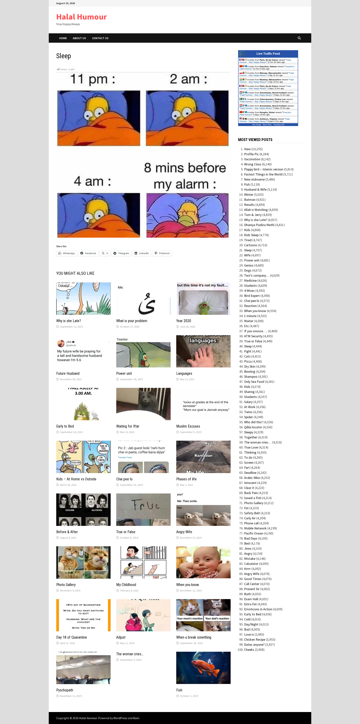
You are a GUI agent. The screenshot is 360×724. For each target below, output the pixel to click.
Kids (247, 230)
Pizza (248, 361)
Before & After (67, 532)
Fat (246, 508)
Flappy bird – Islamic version (263, 169)
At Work (249, 407)
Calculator (251, 563)
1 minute (250, 316)
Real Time (267, 125)
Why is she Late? (68, 321)
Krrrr (247, 569)
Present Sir (252, 589)
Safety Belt (252, 513)
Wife (247, 255)
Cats (247, 356)
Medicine (250, 280)
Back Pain (251, 493)
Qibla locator (253, 427)
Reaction (250, 306)
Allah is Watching (256, 209)
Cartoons (250, 245)
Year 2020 (183, 321)
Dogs (247, 270)
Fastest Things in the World (263, 174)
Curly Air (250, 518)
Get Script (256, 125)
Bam (136, 718)
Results (249, 204)
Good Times (252, 579)
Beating (249, 371)
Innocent (250, 483)
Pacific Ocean (253, 533)
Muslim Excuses (188, 426)
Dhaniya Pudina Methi (259, 225)
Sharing (249, 392)
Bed (247, 543)
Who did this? (253, 422)
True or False (125, 532)
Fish (179, 690)
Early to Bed (65, 426)
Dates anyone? (254, 644)
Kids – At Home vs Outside (76, 479)
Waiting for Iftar (127, 426)
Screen (249, 462)
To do (248, 457)
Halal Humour (81, 16)
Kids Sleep (251, 235)
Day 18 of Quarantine (71, 637)
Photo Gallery (66, 584)
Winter (248, 194)
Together (250, 437)
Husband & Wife (255, 189)
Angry (248, 553)
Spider (248, 417)
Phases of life (186, 479)
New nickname (254, 179)
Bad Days (250, 538)
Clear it (249, 488)
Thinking (250, 452)
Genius (249, 265)
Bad (247, 629)
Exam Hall (251, 599)
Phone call (251, 523)
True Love (251, 447)
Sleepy (248, 432)
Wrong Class (252, 164)
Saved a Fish (252, 498)
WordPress (120, 718)
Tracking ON (278, 125)
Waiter (248, 321)
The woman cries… (129, 654)
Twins (248, 412)
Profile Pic (251, 154)
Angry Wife (184, 532)
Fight (247, 351)
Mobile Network (255, 528)
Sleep (248, 250)
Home (63, 38)
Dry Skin (249, 366)
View (247, 149)
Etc (246, 326)
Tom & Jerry (253, 215)
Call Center (251, 584)
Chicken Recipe (254, 639)
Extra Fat (250, 604)
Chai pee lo (124, 479)
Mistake (249, 558)
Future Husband (68, 373)
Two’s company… (256, 275)
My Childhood (126, 584)
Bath (247, 594)
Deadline (250, 472)
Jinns (247, 548)
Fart (247, 467)
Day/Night (251, 624)
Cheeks (249, 649)
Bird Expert (252, 295)
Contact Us (100, 38)
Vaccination (252, 159)
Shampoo (250, 376)
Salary (248, 402)
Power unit (124, 373)
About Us (79, 38)
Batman (249, 199)
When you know (187, 584)
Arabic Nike (252, 477)
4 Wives (249, 290)
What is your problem (131, 321)
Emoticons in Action (258, 609)
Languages (184, 373)
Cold (247, 619)
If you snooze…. (255, 331)
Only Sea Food (254, 381)
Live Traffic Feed (268, 53)
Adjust (120, 637)
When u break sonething (193, 637)
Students (250, 285)
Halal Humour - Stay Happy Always (265, 61)
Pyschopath (64, 690)
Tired (248, 240)
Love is (249, 634)
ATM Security (253, 336)
